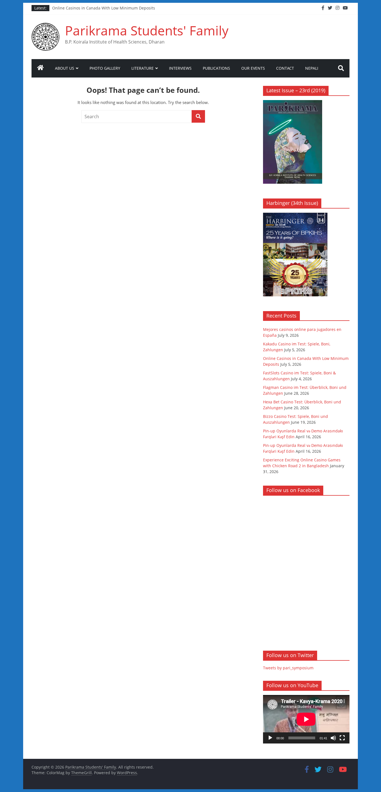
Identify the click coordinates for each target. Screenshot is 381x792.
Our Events (253, 68)
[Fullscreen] (342, 738)
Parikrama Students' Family (146, 30)
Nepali (311, 68)
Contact (285, 68)
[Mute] (333, 738)
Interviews (180, 68)
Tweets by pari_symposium (288, 667)
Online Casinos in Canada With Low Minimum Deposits (103, 8)
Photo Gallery (105, 68)
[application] (306, 719)
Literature (142, 68)
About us (64, 68)
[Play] (270, 738)
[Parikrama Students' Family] (40, 68)
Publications (216, 68)
